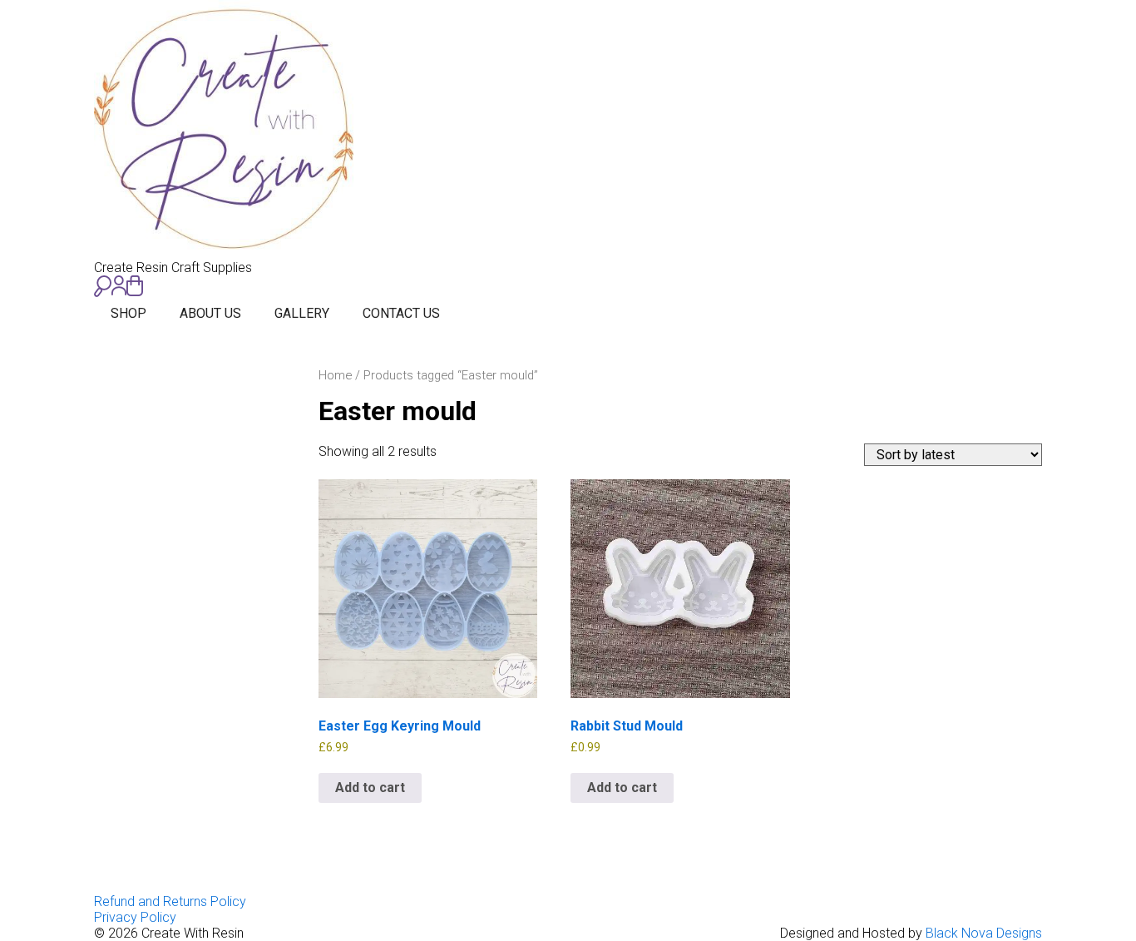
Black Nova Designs (984, 933)
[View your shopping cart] (134, 285)
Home (335, 375)
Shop (128, 313)
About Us (210, 313)
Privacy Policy (135, 917)
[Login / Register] (118, 285)
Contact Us (401, 313)
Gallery (301, 313)
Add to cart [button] (370, 787)
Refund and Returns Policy (170, 901)
